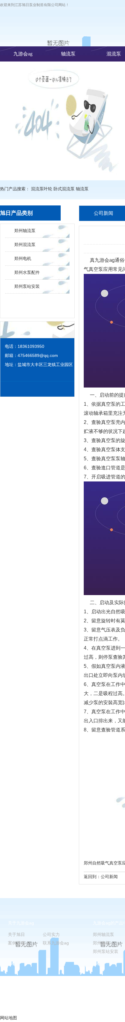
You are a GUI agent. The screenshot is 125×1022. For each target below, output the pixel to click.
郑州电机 (22, 258)
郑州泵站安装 (27, 286)
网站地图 (8, 1017)
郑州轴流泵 (24, 230)
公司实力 (51, 934)
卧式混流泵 (64, 188)
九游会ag (22, 53)
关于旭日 (16, 934)
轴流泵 (68, 53)
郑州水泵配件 (27, 272)
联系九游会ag (56, 942)
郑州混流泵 (24, 244)
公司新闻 (109, 876)
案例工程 (16, 942)
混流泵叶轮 (41, 188)
